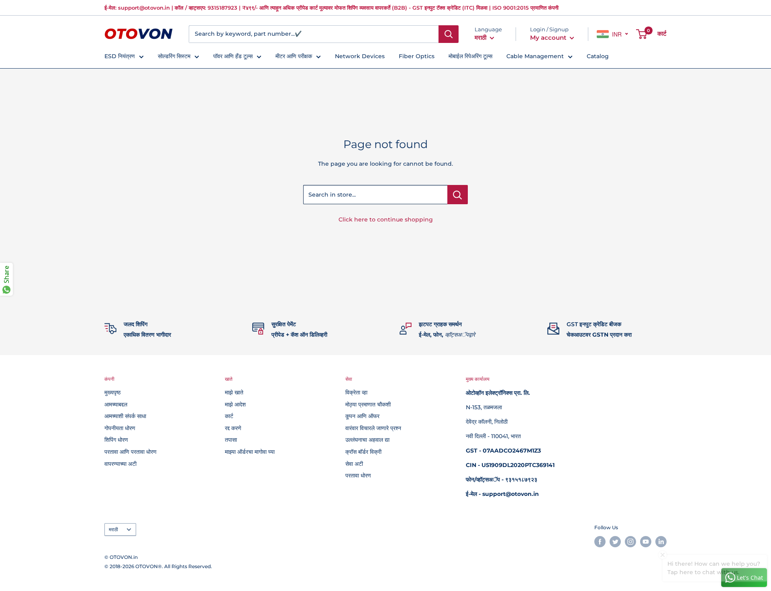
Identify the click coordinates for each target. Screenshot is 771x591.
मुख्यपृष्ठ (112, 392)
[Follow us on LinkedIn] (661, 541)
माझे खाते (234, 392)
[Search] (449, 34)
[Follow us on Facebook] (600, 541)
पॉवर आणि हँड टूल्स (233, 56)
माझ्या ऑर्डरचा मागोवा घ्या (250, 451)
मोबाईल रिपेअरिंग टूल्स (470, 56)
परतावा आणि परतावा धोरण (130, 451)
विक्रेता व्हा (356, 392)
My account (549, 37)
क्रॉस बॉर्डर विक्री (363, 451)
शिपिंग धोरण (116, 439)
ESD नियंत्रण (119, 56)
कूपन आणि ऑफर (362, 416)
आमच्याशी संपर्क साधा (125, 416)
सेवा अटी (354, 463)
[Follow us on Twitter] (615, 541)
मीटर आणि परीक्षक (293, 56)
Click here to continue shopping (386, 219)
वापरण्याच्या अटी (120, 463)
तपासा (231, 439)
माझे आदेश (235, 404)
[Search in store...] (457, 194)
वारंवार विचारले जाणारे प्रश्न (373, 428)
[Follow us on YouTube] (645, 541)
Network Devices (360, 56)
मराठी (113, 529)
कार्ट (229, 416)
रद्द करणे (233, 428)
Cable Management (535, 56)
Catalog (598, 56)
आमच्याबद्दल (115, 404)
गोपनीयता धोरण (119, 428)
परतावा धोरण (358, 475)
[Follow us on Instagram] (630, 541)
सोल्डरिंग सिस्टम (174, 56)
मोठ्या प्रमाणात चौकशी (368, 404)
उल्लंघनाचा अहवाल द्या (367, 439)
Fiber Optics (416, 56)
